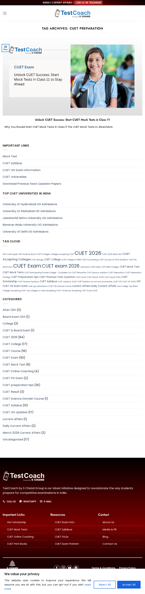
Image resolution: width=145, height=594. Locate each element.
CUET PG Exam (13, 378)
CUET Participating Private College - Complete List (47, 272)
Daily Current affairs (103, 286)
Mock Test (10, 156)
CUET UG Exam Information (21, 170)
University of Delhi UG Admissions (25, 232)
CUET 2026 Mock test (112, 254)
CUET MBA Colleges (110, 267)
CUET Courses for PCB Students (113, 259)
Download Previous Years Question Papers (32, 184)
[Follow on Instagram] (63, 568)
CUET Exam (27, 265)
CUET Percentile (79, 272)
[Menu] (5, 13)
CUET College (52, 259)
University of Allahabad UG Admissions (29, 211)
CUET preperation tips (18, 385)
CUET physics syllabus (97, 272)
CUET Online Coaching (18, 371)
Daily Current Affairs (17, 426)
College (8, 323)
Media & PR (110, 529)
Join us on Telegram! (88, 2)
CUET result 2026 (113, 277)
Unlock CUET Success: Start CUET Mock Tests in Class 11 (72, 120)
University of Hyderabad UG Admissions (30, 204)
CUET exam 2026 (61, 266)
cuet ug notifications (38, 286)
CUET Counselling (90, 259)
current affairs (81, 286)
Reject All (105, 584)
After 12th (9, 310)
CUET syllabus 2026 (67, 281)
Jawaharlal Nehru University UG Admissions (32, 218)
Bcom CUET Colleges (40, 254)
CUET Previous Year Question (57, 277)
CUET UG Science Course (59, 286)
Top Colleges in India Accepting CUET (44, 290)
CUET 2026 (88, 253)
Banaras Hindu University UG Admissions (30, 225)
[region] (72, 581)
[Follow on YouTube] (69, 568)
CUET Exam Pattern (67, 544)
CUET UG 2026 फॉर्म (131, 281)
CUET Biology (37, 259)
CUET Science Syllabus (28, 281)
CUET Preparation (116, 272)
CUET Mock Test (130, 266)
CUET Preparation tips (25, 277)
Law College (122, 286)
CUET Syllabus (12, 163)
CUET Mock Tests (13, 272)
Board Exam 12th (14, 317)
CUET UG (117, 281)
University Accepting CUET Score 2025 (79, 290)
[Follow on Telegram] (76, 568)
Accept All (128, 584)
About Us (108, 522)
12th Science (24, 254)
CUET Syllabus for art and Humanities (95, 281)
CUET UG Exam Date (15, 286)
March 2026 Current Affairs (21, 433)
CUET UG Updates (15, 412)
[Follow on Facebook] (57, 568)
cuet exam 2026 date (90, 267)
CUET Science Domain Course (23, 399)
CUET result (81, 277)
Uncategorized (13, 439)
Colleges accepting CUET (62, 254)
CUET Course (12, 351)
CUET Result (11, 392)
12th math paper (10, 254)
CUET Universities (15, 177)
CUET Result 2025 (95, 277)
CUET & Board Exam (16, 330)
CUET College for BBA (71, 259)
